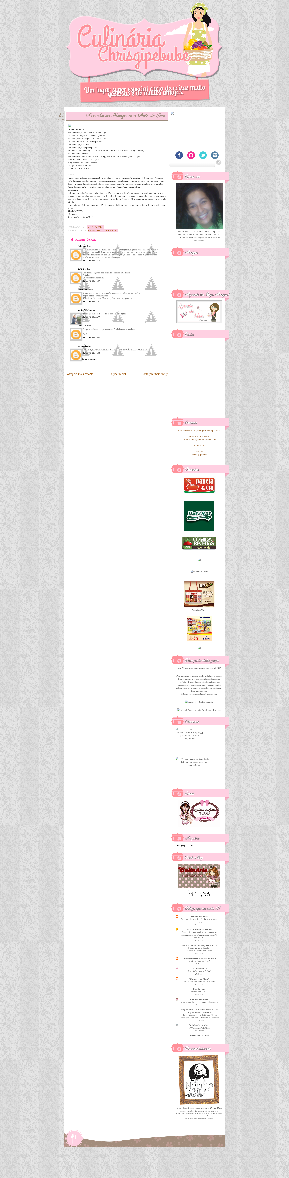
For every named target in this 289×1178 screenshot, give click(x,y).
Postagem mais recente (79, 374)
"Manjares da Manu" (199, 978)
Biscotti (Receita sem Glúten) (199, 971)
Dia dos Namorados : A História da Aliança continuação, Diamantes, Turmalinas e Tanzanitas (199, 1016)
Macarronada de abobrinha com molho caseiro (199, 1002)
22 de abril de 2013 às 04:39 (89, 317)
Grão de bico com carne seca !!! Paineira (199, 981)
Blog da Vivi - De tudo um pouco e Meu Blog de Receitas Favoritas (199, 1011)
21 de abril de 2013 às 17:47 (89, 302)
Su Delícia (82, 269)
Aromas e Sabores (199, 916)
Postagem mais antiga (155, 374)
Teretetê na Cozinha (199, 1035)
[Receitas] (199, 549)
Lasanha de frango (102, 230)
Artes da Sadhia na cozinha (199, 929)
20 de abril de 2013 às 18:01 (89, 261)
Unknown (82, 246)
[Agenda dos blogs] (199, 322)
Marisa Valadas (84, 310)
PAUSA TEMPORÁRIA (199, 1027)
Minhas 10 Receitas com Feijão (199, 950)
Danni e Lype (199, 988)
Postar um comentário (88, 359)
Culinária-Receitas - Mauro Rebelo (199, 958)
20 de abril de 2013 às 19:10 (89, 281)
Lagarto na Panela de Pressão (199, 961)
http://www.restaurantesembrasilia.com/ (199, 693)
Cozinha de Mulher (199, 999)
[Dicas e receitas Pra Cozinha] (199, 701)
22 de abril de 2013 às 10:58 (89, 338)
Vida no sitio (83, 290)
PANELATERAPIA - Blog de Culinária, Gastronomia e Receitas (199, 946)
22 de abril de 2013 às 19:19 (89, 353)
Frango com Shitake (199, 991)
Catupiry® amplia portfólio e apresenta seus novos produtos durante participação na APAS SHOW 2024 (199, 935)
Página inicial (117, 374)
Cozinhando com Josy (199, 1025)
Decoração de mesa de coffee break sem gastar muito (199, 920)
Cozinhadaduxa (199, 968)
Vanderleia (82, 346)
